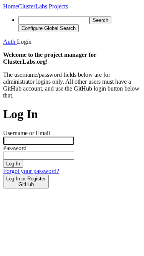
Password (14, 148)
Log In (13, 164)
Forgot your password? (31, 171)
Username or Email (26, 133)
